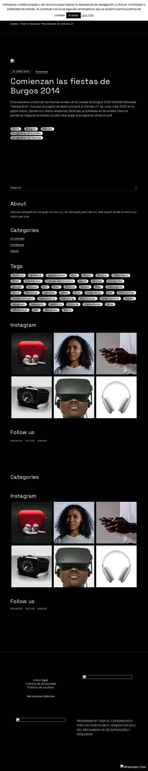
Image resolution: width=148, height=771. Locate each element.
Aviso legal (40, 680)
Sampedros (47, 298)
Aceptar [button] (73, 15)
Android (18, 275)
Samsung (67, 298)
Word (67, 310)
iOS (45, 287)
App (74, 275)
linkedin (42, 440)
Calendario (120, 275)
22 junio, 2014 (21, 71)
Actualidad (42, 71)
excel (83, 281)
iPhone (70, 287)
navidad (49, 293)
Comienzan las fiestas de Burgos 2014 (60, 86)
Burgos (31, 129)
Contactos (33, 281)
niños (64, 293)
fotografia (115, 281)
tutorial (73, 304)
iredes (85, 287)
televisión (37, 304)
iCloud (32, 287)
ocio (77, 293)
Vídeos (14, 251)
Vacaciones (92, 304)
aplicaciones (56, 275)
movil (15, 293)
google (17, 287)
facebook (16, 440)
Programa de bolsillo (26, 133)
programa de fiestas (26, 138)
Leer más (88, 15)
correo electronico (60, 281)
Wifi (36, 310)
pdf (110, 293)
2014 (15, 129)
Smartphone (110, 298)
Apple (87, 275)
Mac (98, 287)
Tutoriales (17, 244)
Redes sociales (22, 298)
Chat (15, 281)
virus (110, 304)
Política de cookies (41, 687)
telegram (18, 304)
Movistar (31, 293)
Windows (51, 310)
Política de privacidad (41, 684)
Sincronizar (88, 298)
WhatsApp (20, 310)
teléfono (56, 304)
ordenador (94, 293)
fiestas (47, 129)
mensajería (114, 287)
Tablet (129, 298)
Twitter (30, 440)
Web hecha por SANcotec (41, 696)
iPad (56, 287)
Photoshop (126, 293)
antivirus (36, 275)
